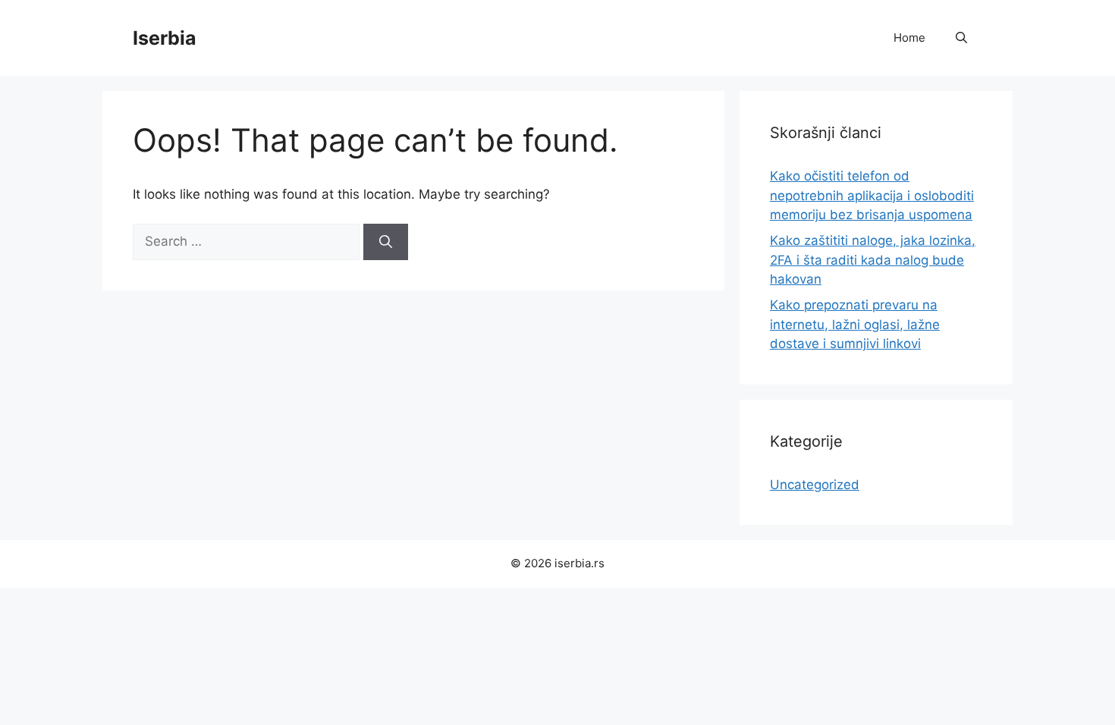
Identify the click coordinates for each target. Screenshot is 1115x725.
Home (909, 37)
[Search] (385, 242)
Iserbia (164, 38)
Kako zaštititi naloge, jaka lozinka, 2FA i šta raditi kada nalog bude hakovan (872, 260)
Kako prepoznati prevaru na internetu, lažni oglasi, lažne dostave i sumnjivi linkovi (855, 324)
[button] (961, 38)
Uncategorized (814, 484)
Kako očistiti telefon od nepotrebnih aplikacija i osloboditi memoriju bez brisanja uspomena (872, 195)
